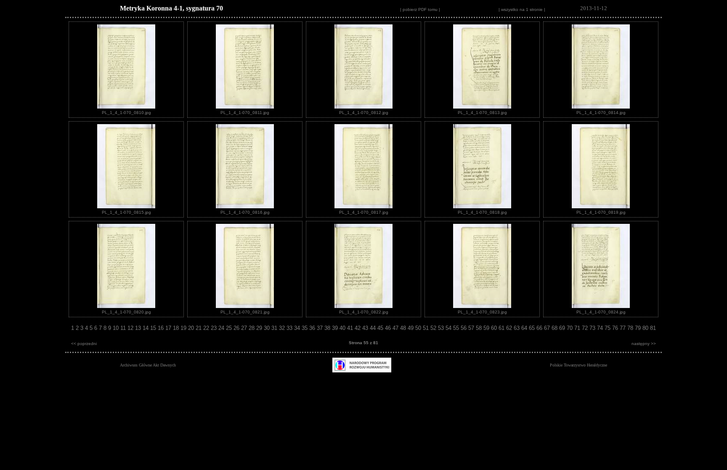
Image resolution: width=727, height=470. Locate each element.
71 (578, 328)
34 (298, 328)
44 (373, 328)
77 (623, 328)
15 (154, 328)
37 (320, 328)
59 (487, 328)
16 (161, 328)
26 (237, 328)
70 (570, 328)
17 (169, 328)
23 (214, 328)
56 (464, 328)
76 (616, 328)
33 (290, 328)
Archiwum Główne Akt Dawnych (148, 365)
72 (585, 328)
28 (252, 328)
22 (207, 328)
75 (608, 328)
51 (426, 328)
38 (328, 328)
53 (442, 328)
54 (449, 328)
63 (517, 328)
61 (502, 328)
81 (653, 328)
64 (525, 328)
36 (313, 328)
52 (434, 328)
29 (260, 328)
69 (563, 328)
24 (222, 328)
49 (411, 328)
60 (495, 328)
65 (532, 328)
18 (176, 328)
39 (336, 328)
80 (646, 328)
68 (555, 328)
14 (146, 328)
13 (139, 328)
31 (275, 328)
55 (457, 328)
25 (229, 328)
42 (358, 328)
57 (472, 328)
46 (389, 328)
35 (305, 328)
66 (540, 328)
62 (510, 328)
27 (245, 328)
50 (419, 328)
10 (116, 328)
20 (192, 328)
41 (351, 328)
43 (366, 328)
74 (601, 328)
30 (267, 328)
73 (593, 328)
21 (199, 328)
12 (131, 328)
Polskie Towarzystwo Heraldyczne (578, 365)
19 (184, 328)
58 (479, 328)
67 (548, 328)
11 (123, 328)
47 (396, 328)
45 (381, 328)
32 (283, 328)
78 (631, 328)
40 (343, 328)
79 (638, 328)
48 (404, 328)
